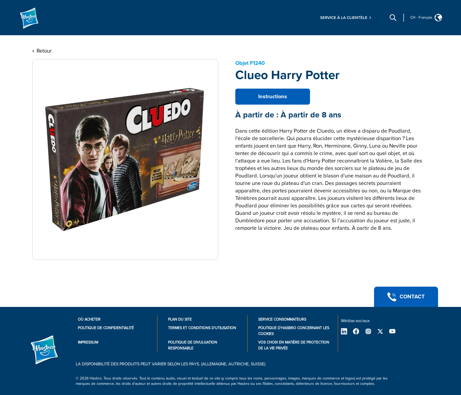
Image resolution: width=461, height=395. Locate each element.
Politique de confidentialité (106, 328)
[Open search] (393, 18)
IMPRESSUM (88, 342)
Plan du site (180, 319)
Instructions (272, 96)
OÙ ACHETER (89, 319)
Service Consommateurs (282, 319)
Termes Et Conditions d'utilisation (202, 328)
